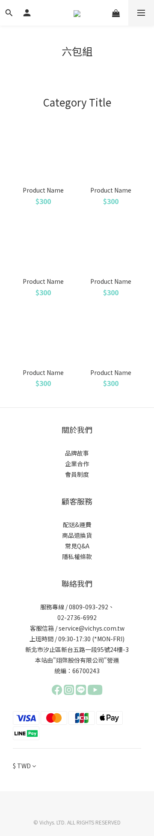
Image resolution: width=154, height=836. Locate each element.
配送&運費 (77, 524)
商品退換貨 (77, 535)
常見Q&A (77, 546)
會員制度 (77, 474)
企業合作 (77, 463)
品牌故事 (77, 453)
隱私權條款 (77, 556)
